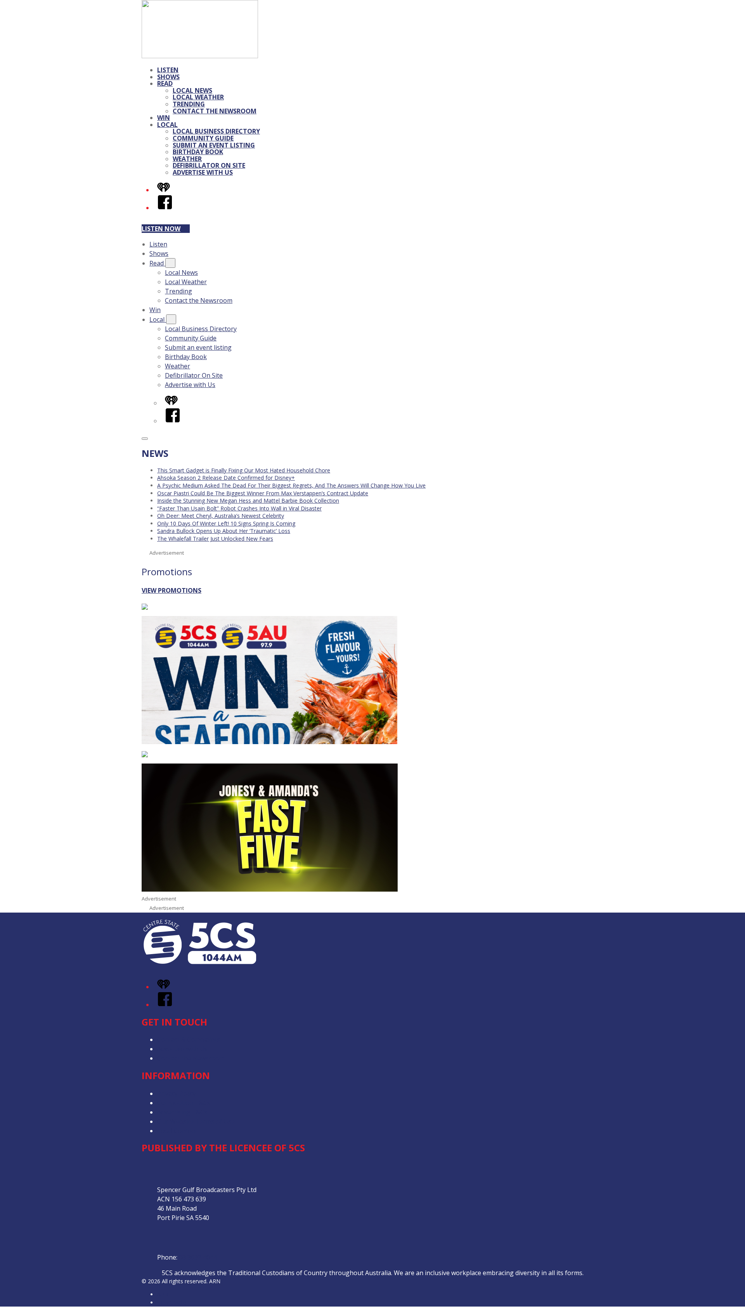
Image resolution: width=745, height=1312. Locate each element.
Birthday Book (198, 152)
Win (163, 117)
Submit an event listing (214, 145)
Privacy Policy (176, 1093)
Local (167, 124)
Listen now (161, 228)
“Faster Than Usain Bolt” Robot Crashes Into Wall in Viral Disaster (239, 508)
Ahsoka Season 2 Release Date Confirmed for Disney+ (226, 477)
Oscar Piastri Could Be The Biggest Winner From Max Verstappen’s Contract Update (262, 493)
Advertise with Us (203, 172)
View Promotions (171, 590)
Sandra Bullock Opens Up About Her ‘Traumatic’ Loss (223, 531)
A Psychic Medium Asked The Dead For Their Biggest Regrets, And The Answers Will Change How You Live (291, 485)
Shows (168, 77)
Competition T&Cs (183, 1103)
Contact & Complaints (188, 1039)
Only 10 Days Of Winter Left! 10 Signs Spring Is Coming (226, 523)
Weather (187, 158)
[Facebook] (165, 207)
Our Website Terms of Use (196, 1121)
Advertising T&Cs (182, 1112)
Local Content (177, 1130)
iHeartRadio (172, 1302)
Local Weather (198, 97)
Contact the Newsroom (214, 111)
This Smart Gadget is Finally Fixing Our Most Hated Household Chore (243, 470)
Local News (192, 90)
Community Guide (203, 138)
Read (165, 83)
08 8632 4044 (198, 1257)
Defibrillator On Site (209, 165)
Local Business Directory (216, 131)
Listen (167, 70)
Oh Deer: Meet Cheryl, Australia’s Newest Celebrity (220, 515)
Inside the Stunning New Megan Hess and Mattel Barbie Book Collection (248, 500)
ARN (162, 1294)
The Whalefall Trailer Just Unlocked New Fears (215, 538)
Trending (189, 104)
